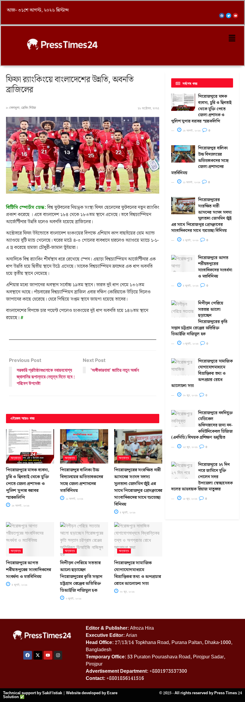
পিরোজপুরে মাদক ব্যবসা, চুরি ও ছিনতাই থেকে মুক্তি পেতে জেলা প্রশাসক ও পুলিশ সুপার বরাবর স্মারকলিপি (27, 484)
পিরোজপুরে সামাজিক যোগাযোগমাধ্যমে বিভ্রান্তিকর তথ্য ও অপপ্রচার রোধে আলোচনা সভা (137, 573)
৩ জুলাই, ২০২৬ (73, 598)
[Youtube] (48, 655)
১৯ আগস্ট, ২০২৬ (20, 505)
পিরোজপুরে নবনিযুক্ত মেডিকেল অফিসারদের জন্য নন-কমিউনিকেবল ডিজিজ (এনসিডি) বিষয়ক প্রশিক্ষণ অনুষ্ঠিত (201, 425)
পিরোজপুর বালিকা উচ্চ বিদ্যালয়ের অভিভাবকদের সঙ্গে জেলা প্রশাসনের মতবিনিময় (81, 480)
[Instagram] (58, 655)
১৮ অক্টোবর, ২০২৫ (148, 108)
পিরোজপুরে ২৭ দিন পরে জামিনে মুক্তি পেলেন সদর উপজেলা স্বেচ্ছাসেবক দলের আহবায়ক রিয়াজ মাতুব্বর (201, 477)
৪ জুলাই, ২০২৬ (127, 512)
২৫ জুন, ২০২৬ (189, 447)
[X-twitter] (37, 655)
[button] (232, 38)
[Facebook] (27, 655)
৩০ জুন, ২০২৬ (126, 591)
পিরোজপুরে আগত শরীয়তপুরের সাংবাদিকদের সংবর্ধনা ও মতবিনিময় (28, 569)
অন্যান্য (16, 458)
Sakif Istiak (52, 693)
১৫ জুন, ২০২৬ (189, 498)
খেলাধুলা (14, 107)
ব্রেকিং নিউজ (28, 107)
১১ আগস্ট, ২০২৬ (74, 498)
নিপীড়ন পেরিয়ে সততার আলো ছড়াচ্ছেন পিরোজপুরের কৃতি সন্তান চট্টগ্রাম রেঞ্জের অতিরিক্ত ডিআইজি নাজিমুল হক (81, 576)
